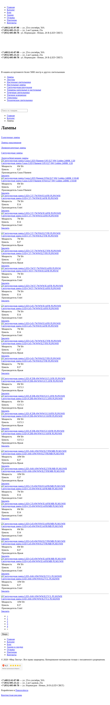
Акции (10, 15)
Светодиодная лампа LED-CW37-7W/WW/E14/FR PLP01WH (31, 288)
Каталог (11, 10)
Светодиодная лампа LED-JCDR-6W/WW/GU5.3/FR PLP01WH (32, 381)
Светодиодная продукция (19, 87)
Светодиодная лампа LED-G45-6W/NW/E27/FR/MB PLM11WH (32, 544)
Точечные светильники (18, 92)
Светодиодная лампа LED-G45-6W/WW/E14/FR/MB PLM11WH (32, 561)
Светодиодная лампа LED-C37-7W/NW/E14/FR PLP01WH (29, 198)
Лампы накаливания (11, 142)
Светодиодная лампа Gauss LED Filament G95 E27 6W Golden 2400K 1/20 (37, 163)
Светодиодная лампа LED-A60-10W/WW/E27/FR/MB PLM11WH (33, 471)
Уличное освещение (16, 95)
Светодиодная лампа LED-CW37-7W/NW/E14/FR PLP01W (30, 271)
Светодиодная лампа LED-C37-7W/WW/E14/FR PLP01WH (30, 216)
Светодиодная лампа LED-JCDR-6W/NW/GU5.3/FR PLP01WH (32, 398)
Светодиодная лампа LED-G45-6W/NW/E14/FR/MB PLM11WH (32, 526)
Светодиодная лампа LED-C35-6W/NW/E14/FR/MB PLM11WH (32, 488)
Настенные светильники (19, 82)
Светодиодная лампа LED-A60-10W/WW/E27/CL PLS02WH (30, 599)
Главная (11, 7)
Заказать (5, 175)
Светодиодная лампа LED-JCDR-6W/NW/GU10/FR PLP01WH (31, 433)
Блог (9, 12)
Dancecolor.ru (21, 690)
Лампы (10, 77)
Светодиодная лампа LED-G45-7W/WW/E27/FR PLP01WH (30, 343)
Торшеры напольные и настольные (24, 90)
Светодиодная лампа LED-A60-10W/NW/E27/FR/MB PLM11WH (32, 453)
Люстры (11, 79)
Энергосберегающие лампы (14, 158)
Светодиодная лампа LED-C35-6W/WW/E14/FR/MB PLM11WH (32, 506)
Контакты (11, 23)
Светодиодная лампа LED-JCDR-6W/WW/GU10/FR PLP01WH (31, 416)
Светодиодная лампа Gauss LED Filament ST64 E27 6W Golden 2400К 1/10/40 (38, 181)
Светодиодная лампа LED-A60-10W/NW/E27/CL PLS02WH (30, 579)
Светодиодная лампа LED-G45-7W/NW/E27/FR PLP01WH (29, 361)
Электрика (12, 97)
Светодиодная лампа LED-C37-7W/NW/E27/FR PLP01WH (29, 236)
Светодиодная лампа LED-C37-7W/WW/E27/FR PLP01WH (30, 253)
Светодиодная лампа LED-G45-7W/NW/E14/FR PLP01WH (29, 326)
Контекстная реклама (11, 695)
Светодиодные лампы (12, 153)
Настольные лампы (16, 85)
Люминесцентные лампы (13, 148)
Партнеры (12, 20)
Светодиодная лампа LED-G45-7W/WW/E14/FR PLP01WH (30, 308)
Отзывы (11, 17)
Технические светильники (20, 100)
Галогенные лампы (10, 137)
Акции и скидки (15, 647)
